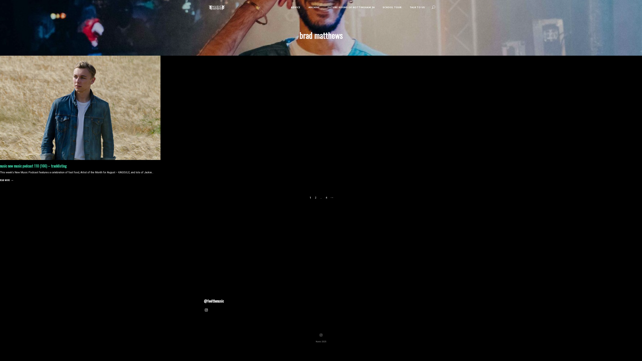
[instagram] (206, 310)
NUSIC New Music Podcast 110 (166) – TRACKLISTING (33, 165)
